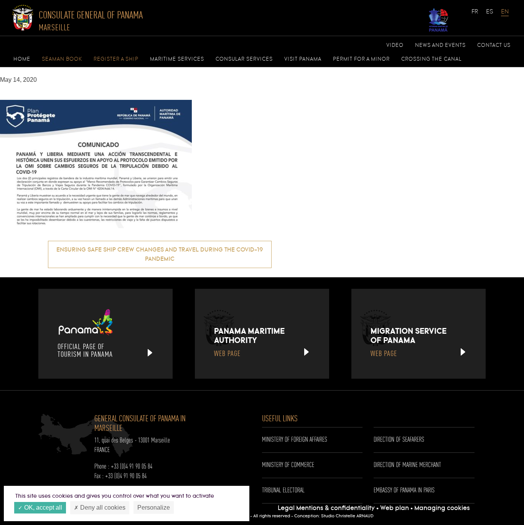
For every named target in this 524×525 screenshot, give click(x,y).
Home (21, 59)
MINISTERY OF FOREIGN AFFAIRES (294, 439)
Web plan (394, 508)
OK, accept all (42, 507)
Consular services (244, 59)
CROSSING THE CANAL (431, 59)
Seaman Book (62, 59)
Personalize (153, 507)
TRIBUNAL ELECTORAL (283, 490)
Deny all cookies (102, 507)
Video (395, 45)
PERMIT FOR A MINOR (361, 59)
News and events (440, 45)
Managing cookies (442, 508)
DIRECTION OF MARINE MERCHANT (407, 465)
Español (490, 15)
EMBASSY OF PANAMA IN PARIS (404, 490)
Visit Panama (302, 59)
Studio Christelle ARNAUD (347, 516)
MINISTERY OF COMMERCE (288, 465)
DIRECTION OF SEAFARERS (399, 439)
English (504, 15)
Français (475, 15)
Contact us (494, 45)
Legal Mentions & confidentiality (327, 508)
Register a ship (116, 59)
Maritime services (177, 59)
